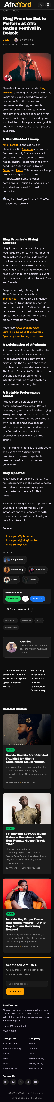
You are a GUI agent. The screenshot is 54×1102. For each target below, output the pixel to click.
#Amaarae (26, 620)
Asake (19, 170)
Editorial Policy (36, 1058)
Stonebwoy (9, 298)
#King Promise (11, 627)
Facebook (38, 598)
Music (16, 11)
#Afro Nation (10, 620)
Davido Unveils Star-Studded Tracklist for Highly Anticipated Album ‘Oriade (27, 758)
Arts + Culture (10, 1043)
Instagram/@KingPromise (22, 540)
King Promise (10, 144)
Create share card (19, 609)
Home (5, 11)
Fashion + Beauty (12, 1048)
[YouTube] (36, 1082)
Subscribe (15, 991)
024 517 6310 (9, 1031)
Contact (33, 1048)
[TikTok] (28, 1082)
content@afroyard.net (14, 1026)
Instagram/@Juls (16, 544)
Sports (6, 1063)
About (32, 1043)
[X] (21, 1082)
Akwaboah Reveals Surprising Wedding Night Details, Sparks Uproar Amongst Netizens (23, 332)
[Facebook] (13, 1082)
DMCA (32, 1053)
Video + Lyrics (10, 1068)
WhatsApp (13, 598)
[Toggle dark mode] (41, 5)
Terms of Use (35, 1068)
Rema (6, 170)
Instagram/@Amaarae (19, 536)
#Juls (39, 620)
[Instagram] (6, 1082)
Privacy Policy (36, 1063)
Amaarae (27, 149)
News (5, 1058)
